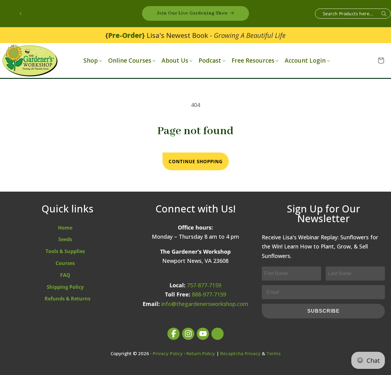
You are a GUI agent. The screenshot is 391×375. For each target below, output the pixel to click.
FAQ (65, 275)
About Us (175, 60)
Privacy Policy (168, 353)
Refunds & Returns (67, 298)
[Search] (384, 14)
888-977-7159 (209, 294)
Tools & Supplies (65, 251)
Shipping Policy (65, 287)
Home (65, 227)
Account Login (305, 60)
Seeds (65, 239)
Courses (65, 263)
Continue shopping (196, 161)
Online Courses (129, 60)
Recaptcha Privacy (240, 353)
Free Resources (253, 60)
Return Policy (200, 353)
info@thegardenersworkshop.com (204, 303)
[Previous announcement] (20, 13)
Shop (90, 60)
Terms (273, 353)
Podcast (210, 60)
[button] (92, 60)
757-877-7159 (204, 285)
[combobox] (353, 14)
